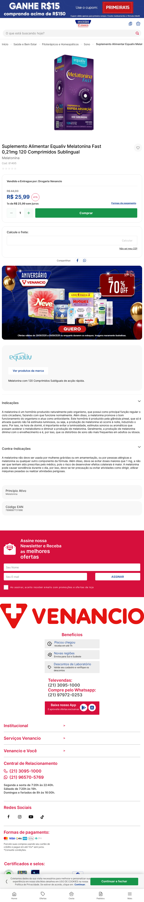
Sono (87, 44)
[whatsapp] (84, 261)
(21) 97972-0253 (65, 694)
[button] (110, 403)
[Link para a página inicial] (5, 44)
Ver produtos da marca (28, 370)
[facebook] (77, 261)
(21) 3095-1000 (64, 685)
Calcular (127, 240)
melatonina (11, 158)
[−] (11, 213)
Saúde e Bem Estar (25, 44)
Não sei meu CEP (128, 248)
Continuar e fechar (114, 881)
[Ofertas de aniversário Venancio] (72, 302)
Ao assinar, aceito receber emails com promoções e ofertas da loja (52, 587)
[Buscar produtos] (138, 33)
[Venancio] (72, 616)
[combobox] (72, 33)
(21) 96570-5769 (26, 777)
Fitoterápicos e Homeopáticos (60, 44)
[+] (28, 213)
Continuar (79, 884)
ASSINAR (117, 577)
